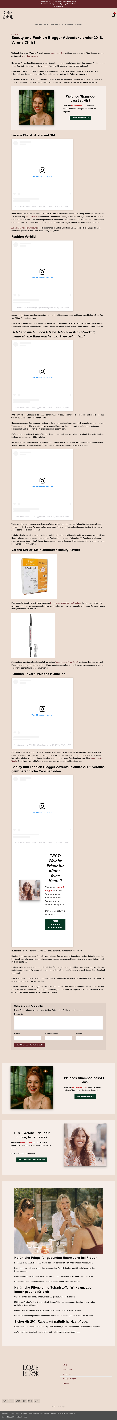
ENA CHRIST (31, 217)
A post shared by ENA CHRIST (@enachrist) (31, 206)
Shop (65, 1365)
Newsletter (34, 1413)
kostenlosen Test (57, 53)
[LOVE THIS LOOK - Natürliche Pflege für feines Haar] (7, 15)
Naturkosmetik (41, 25)
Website (79, 1033)
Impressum (44, 1413)
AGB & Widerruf (68, 1413)
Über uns (54, 25)
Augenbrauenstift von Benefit (66, 662)
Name (17, 1033)
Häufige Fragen (66, 25)
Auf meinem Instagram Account (24, 228)
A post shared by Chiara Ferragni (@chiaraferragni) (32, 308)
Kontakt (78, 25)
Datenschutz (55, 1413)
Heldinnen (14, 34)
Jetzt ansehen (58, 6)
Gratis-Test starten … (30, 56)
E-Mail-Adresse (51, 1033)
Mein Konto (67, 1369)
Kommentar (19, 1014)
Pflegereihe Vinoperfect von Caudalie (65, 603)
